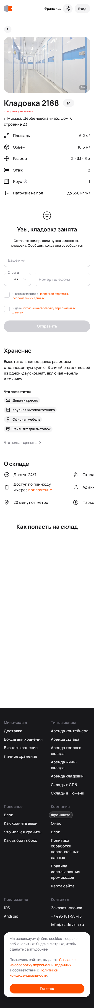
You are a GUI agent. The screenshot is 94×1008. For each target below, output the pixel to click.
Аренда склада (65, 739)
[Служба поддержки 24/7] (68, 8)
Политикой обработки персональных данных (41, 296)
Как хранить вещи (21, 823)
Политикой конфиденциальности (34, 973)
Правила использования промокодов (65, 871)
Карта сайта (63, 886)
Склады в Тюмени (67, 793)
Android (11, 916)
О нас (56, 823)
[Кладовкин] (8, 8)
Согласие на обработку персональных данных (43, 962)
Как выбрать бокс (20, 840)
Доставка (13, 730)
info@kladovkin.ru (67, 924)
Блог (8, 814)
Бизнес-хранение (21, 747)
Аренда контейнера (70, 730)
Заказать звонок (66, 907)
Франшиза (52, 8)
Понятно (47, 988)
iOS (7, 907)
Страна (13, 273)
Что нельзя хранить (22, 831)
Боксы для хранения (23, 739)
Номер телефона (54, 279)
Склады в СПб (64, 784)
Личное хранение (20, 756)
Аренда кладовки (67, 776)
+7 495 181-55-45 (66, 916)
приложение (40, 489)
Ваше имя (16, 260)
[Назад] (8, 29)
